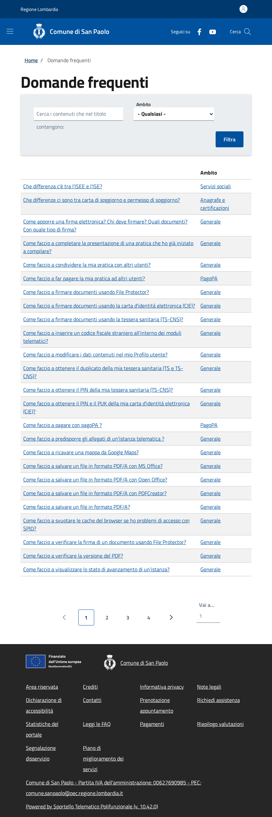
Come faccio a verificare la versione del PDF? (73, 556)
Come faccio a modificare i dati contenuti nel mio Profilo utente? (95, 354)
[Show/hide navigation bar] (10, 31)
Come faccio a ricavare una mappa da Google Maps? (81, 452)
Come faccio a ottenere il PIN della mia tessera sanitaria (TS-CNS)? (98, 390)
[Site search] (247, 32)
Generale (210, 221)
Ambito (143, 104)
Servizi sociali (215, 186)
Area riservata (42, 687)
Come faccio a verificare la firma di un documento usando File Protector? (104, 542)
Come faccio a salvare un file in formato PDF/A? (76, 507)
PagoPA (209, 278)
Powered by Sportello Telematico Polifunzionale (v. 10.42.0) (92, 806)
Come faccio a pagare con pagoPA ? (62, 425)
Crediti (90, 687)
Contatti (92, 700)
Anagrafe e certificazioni (214, 204)
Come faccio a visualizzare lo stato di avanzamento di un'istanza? (96, 569)
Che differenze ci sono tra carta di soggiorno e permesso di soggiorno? (101, 200)
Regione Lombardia (39, 9)
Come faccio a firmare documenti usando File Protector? (86, 292)
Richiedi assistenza (218, 700)
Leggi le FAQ (97, 724)
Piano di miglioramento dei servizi (103, 758)
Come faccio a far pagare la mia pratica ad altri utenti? (84, 278)
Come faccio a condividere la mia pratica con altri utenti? (87, 265)
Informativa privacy (162, 687)
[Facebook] (196, 31)
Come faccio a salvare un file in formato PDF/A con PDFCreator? (95, 493)
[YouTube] (210, 31)
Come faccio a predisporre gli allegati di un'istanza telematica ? (93, 439)
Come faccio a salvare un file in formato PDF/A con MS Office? (93, 466)
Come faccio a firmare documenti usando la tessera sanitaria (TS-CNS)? (103, 319)
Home (31, 60)
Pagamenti (152, 724)
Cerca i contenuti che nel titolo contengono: (71, 120)
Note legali (209, 687)
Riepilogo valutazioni (220, 724)
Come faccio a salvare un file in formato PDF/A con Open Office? (95, 479)
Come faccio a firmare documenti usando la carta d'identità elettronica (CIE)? (109, 306)
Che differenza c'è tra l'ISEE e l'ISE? (62, 186)
